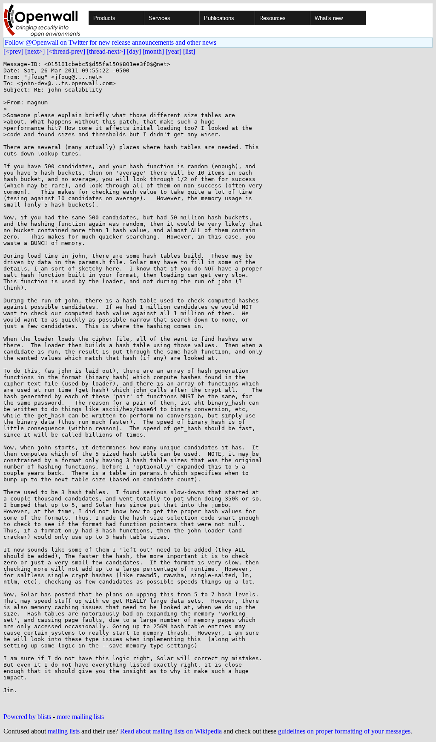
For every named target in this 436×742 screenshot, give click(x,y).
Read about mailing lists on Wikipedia (171, 731)
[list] (189, 51)
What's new (329, 18)
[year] (173, 51)
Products (104, 18)
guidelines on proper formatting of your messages (344, 731)
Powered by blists (27, 716)
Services (159, 18)
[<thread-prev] (65, 51)
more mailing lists (80, 716)
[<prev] (13, 51)
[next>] (35, 51)
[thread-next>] (106, 51)
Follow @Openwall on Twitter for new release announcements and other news (110, 42)
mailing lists (64, 731)
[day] (134, 51)
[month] (153, 51)
